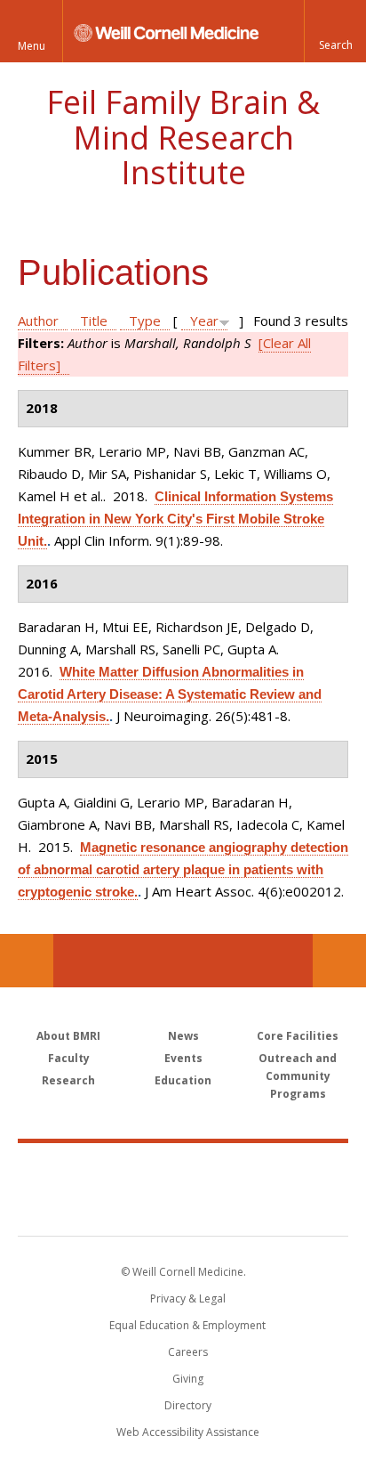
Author (38, 320)
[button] (335, 31)
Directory (187, 1405)
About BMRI (68, 1035)
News (183, 1035)
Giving (187, 1378)
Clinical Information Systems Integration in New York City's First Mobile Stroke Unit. (175, 518)
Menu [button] (31, 45)
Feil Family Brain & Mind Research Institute (183, 137)
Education (183, 1080)
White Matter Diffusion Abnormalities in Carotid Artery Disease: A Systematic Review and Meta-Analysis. (170, 694)
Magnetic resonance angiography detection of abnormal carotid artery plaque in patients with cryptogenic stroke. (183, 869)
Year (204, 320)
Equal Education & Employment (187, 1325)
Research (68, 1080)
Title (93, 320)
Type (145, 320)
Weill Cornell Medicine (183, 1170)
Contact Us (339, 960)
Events (183, 1058)
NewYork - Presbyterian (183, 1207)
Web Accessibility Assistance (187, 1432)
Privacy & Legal (188, 1298)
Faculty (69, 1058)
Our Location (26, 960)
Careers (188, 1351)
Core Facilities (297, 1035)
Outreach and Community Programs (298, 1076)
